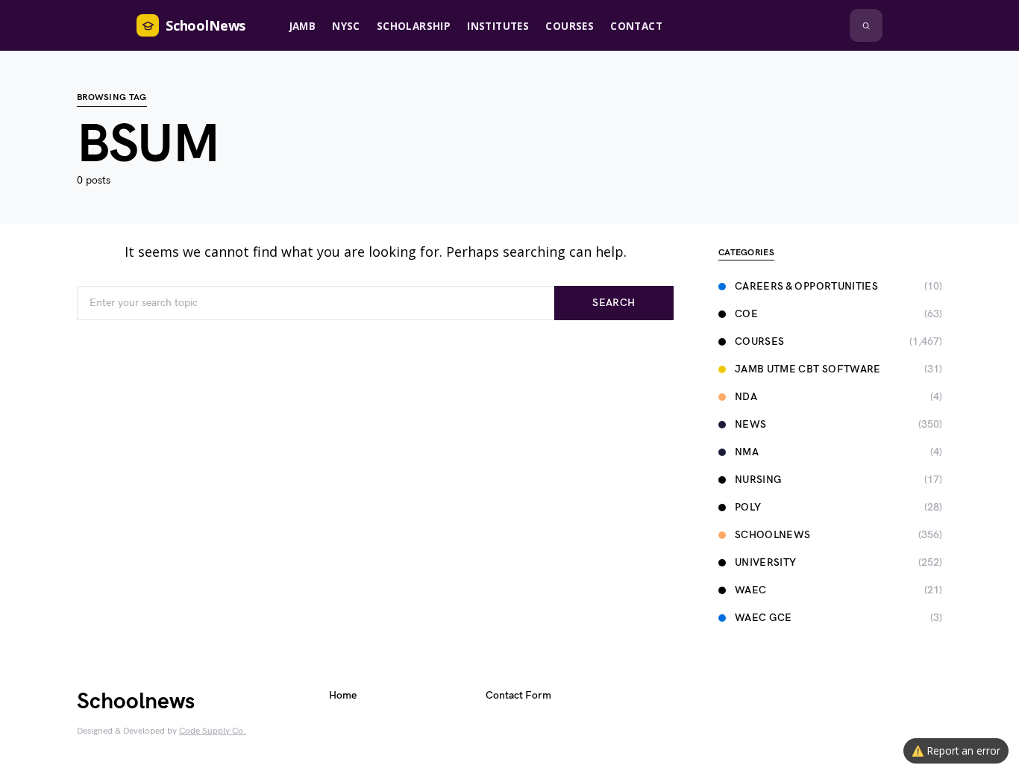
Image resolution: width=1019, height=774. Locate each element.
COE (746, 314)
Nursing (758, 479)
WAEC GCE (763, 617)
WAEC (750, 590)
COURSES (759, 341)
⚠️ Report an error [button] (956, 750)
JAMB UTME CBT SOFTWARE (808, 369)
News (750, 424)
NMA (747, 452)
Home (343, 695)
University (766, 562)
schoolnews (773, 534)
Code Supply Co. (212, 731)
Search (613, 302)
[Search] (866, 25)
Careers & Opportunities (806, 286)
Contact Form (518, 695)
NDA (746, 396)
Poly (748, 507)
